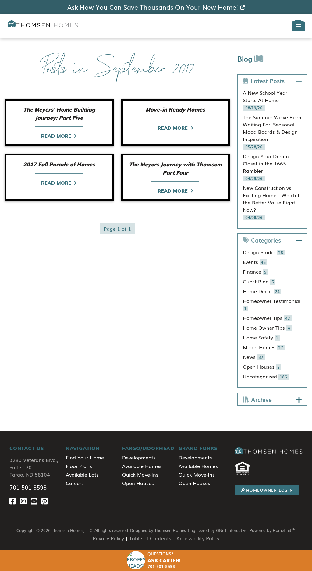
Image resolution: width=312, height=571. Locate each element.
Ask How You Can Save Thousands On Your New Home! (152, 7)
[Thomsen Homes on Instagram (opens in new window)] (25, 500)
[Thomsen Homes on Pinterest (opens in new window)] (45, 500)
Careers (75, 483)
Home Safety (260, 337)
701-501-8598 (28, 487)
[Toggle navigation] (298, 26)
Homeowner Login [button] (269, 490)
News (253, 356)
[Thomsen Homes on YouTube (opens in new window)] (36, 500)
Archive (261, 399)
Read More (56, 136)
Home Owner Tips (266, 327)
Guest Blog (258, 281)
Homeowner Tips (266, 317)
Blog (245, 58)
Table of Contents (150, 538)
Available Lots (82, 474)
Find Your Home (85, 457)
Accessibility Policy (197, 538)
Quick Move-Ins (140, 474)
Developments (139, 457)
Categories (266, 240)
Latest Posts (267, 80)
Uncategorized (265, 376)
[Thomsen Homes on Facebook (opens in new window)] (14, 500)
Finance (255, 271)
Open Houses (261, 366)
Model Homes (263, 347)
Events (254, 261)
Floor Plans (79, 466)
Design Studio (263, 252)
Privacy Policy (108, 538)
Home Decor (261, 291)
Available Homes (141, 466)
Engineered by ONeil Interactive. (218, 530)
